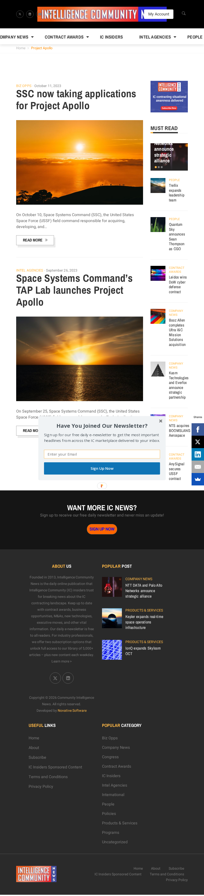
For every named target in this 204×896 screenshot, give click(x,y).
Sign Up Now (102, 468)
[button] (102, 425)
